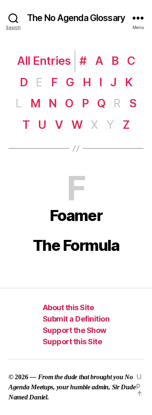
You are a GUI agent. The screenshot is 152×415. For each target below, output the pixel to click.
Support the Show (74, 330)
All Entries (44, 61)
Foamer (76, 215)
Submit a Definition (76, 318)
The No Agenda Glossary (76, 17)
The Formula (76, 245)
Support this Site (72, 341)
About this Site (68, 307)
